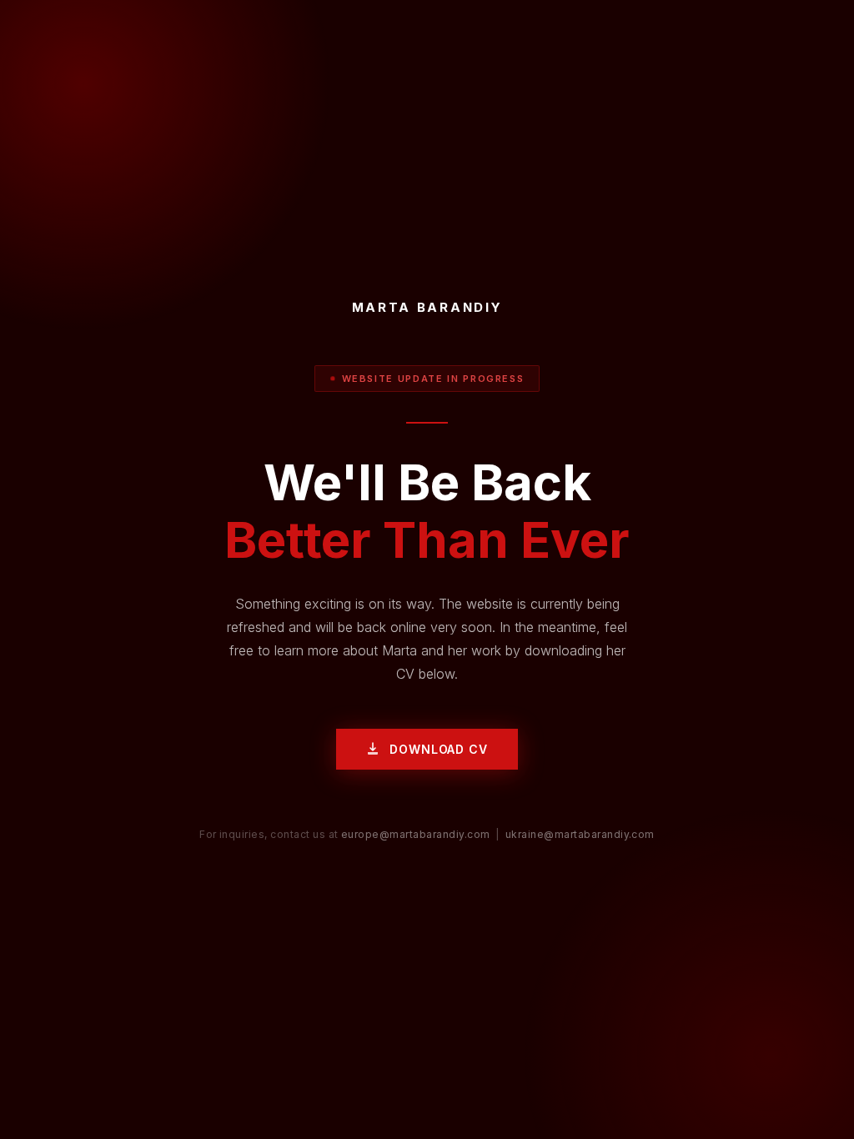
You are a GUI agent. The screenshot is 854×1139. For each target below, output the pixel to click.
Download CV (438, 749)
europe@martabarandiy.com (415, 834)
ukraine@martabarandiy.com (580, 834)
